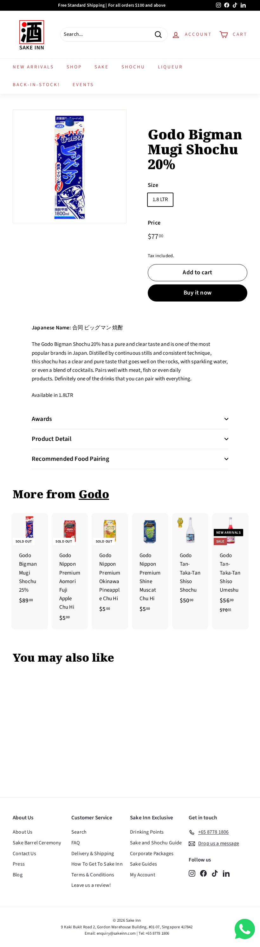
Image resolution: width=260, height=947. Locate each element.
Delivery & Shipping (92, 853)
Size (153, 185)
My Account (142, 874)
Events (83, 84)
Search (79, 832)
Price (154, 223)
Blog (18, 874)
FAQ (75, 842)
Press (19, 864)
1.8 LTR (160, 199)
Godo (94, 493)
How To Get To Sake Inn (97, 864)
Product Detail (51, 439)
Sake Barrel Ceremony (37, 842)
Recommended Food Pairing (70, 458)
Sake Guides (143, 864)
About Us (22, 832)
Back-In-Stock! (36, 84)
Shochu (133, 67)
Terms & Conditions (92, 874)
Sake (101, 67)
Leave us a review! (91, 885)
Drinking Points (147, 832)
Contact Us (24, 853)
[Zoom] (69, 166)
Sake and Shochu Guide (156, 842)
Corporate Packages (151, 853)
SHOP (74, 67)
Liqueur (170, 67)
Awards (42, 419)
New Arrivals (33, 67)
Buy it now (197, 293)
